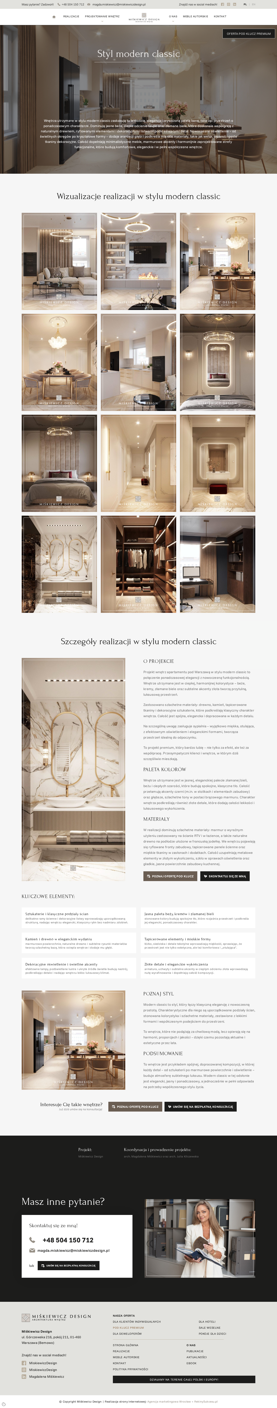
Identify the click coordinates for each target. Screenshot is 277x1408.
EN (253, 4)
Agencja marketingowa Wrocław (169, 1401)
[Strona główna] (54, 17)
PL (245, 4)
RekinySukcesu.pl (206, 1401)
